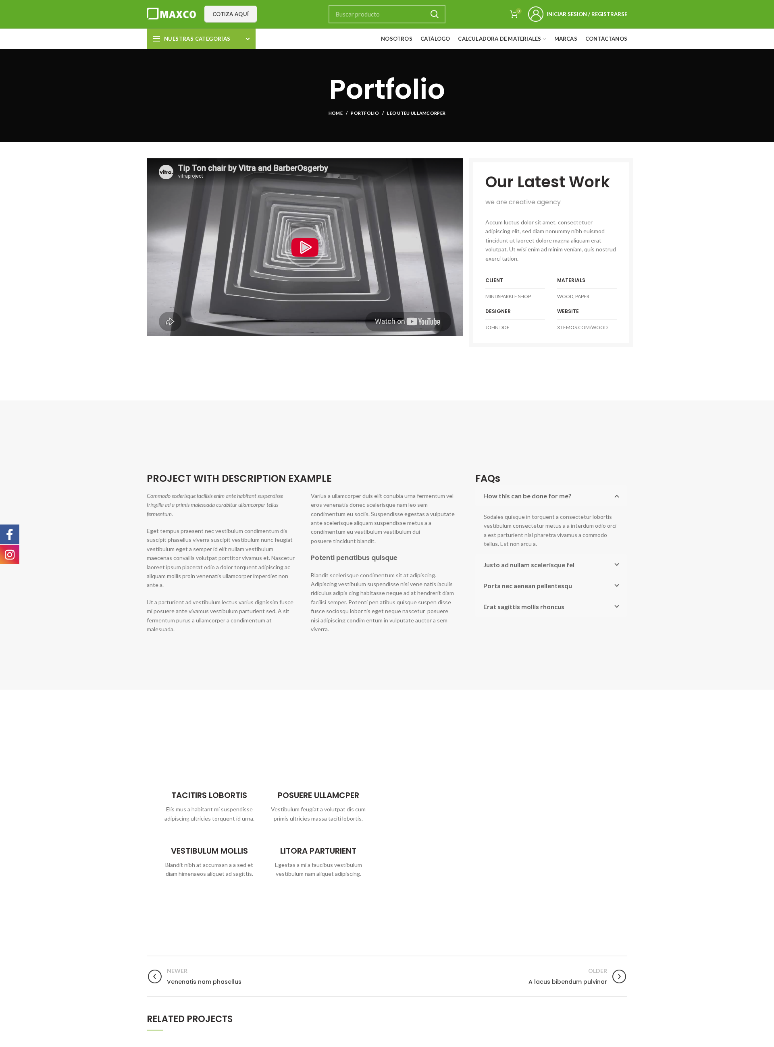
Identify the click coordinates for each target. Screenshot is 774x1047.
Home (336, 113)
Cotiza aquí (230, 14)
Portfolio (365, 113)
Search (434, 14)
